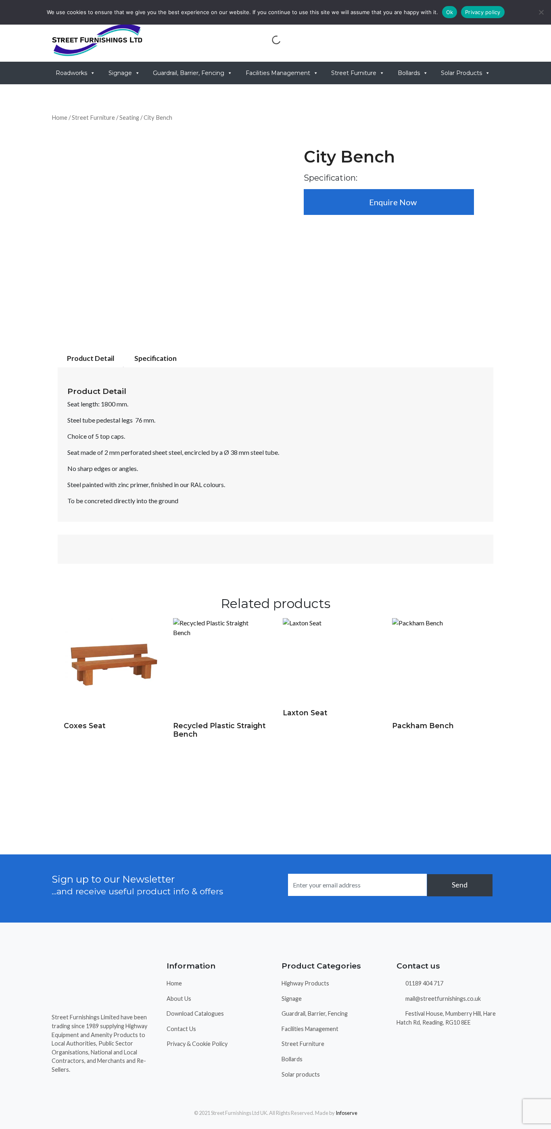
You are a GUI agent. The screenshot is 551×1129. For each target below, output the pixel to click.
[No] (541, 12)
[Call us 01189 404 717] (431, 40)
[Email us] (483, 40)
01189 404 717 (423, 983)
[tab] (91, 358)
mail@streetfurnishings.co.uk (442, 998)
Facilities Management (278, 73)
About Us (179, 998)
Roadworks (71, 73)
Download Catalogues (195, 1013)
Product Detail (91, 358)
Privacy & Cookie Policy (197, 1043)
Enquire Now (392, 202)
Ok (449, 12)
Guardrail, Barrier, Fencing (188, 73)
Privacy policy (483, 12)
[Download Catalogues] (381, 40)
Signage (120, 73)
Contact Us (181, 1028)
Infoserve (346, 1113)
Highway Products (305, 983)
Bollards (409, 73)
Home (59, 117)
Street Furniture (353, 73)
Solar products (301, 1074)
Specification (155, 358)
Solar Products (461, 73)
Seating (129, 117)
